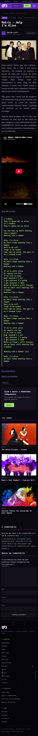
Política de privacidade (11, 699)
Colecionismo (6, 662)
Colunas (4, 646)
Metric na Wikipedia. (10, 376)
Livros (4, 679)
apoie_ (27, 5)
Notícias (5, 659)
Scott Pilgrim (16, 77)
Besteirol (5, 653)
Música (4, 18)
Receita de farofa (8, 702)
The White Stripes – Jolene (14, 450)
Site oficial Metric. (9, 371)
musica (6, 13)
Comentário (6, 566)
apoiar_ (9, 405)
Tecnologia (6, 676)
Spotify (4, 721)
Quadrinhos (6, 643)
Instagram (5, 718)
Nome (4, 589)
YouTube (4, 715)
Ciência (4, 682)
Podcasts (5, 666)
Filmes (4, 656)
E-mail (4, 597)
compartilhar (31, 33)
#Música (5, 383)
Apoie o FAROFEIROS (9, 695)
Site (3, 605)
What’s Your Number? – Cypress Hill (18, 480)
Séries (4, 669)
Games (4, 649)
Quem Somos (6, 692)
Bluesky (4, 711)
